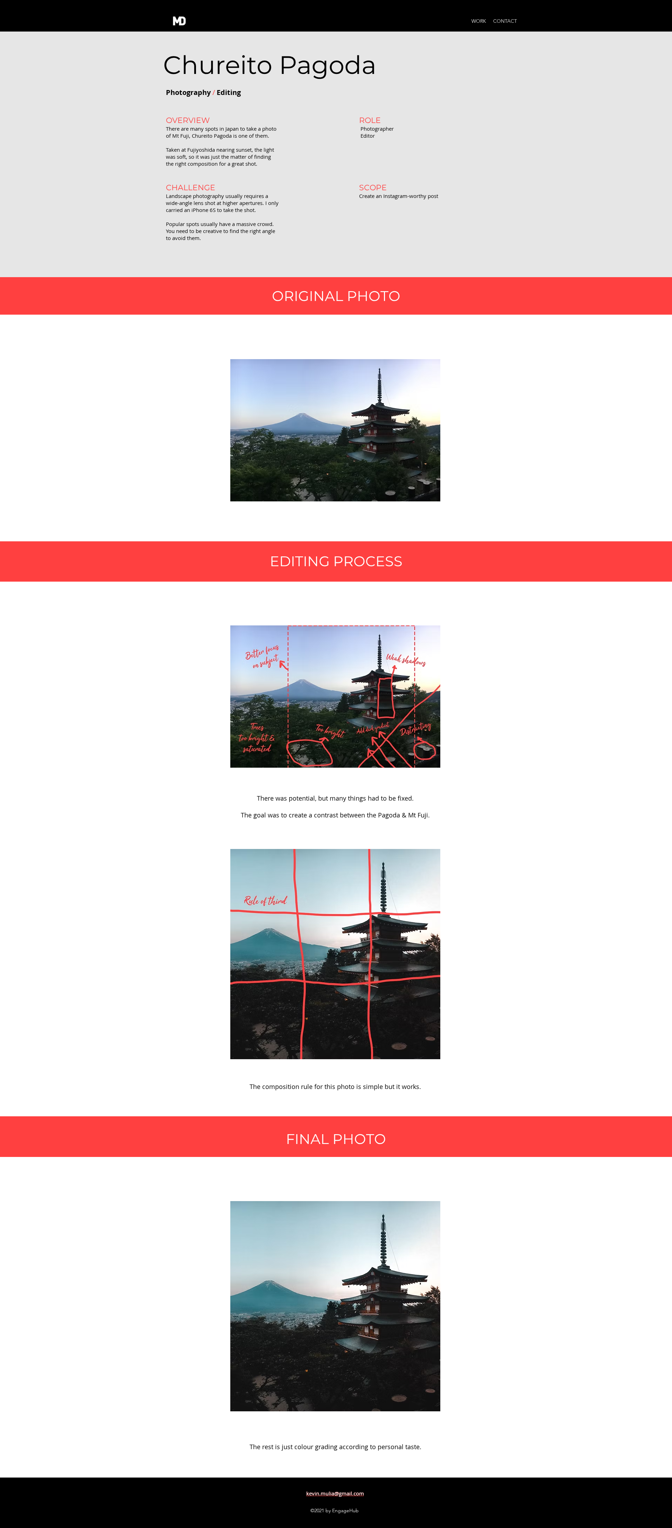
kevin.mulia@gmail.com (335, 1493)
